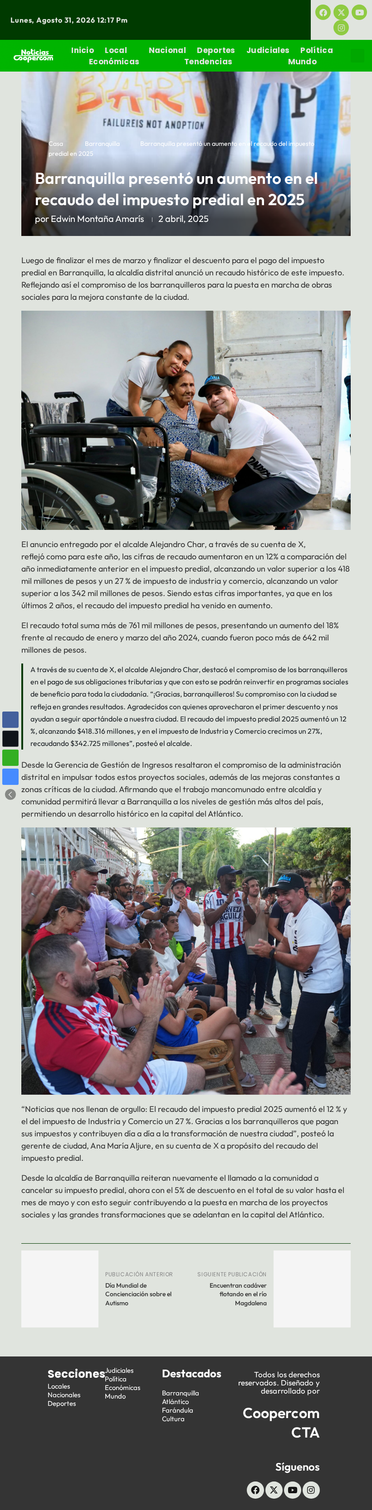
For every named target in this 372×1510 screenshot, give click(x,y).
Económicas (114, 61)
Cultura (173, 1418)
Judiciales (267, 50)
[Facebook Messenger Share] (10, 777)
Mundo (302, 61)
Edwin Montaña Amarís (97, 218)
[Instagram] (341, 27)
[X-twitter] (341, 12)
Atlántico (175, 1401)
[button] (357, 56)
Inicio (82, 50)
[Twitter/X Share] (10, 739)
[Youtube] (359, 12)
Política (316, 50)
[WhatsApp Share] (10, 758)
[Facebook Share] (10, 720)
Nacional (167, 50)
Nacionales (64, 1394)
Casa (56, 143)
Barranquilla (102, 143)
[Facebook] (323, 12)
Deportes (216, 50)
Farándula (177, 1410)
